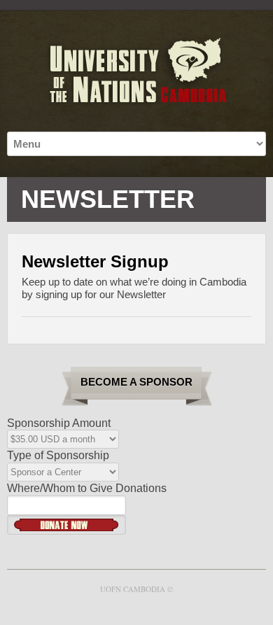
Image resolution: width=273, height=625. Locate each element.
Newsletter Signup (95, 261)
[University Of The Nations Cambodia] (136, 71)
